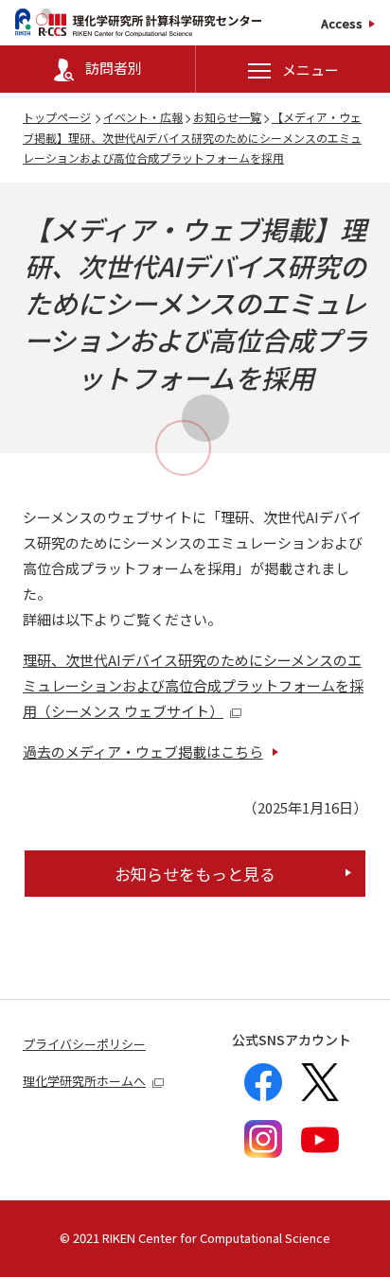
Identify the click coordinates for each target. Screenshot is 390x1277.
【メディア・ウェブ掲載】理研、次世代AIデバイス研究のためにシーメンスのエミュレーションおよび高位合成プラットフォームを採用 (192, 137)
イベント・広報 (143, 117)
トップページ (57, 117)
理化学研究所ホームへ (84, 1081)
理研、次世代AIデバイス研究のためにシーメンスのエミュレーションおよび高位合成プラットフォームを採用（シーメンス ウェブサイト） (193, 685)
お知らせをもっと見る (195, 873)
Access (342, 23)
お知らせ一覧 (227, 117)
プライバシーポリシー (84, 1044)
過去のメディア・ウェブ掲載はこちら (143, 751)
